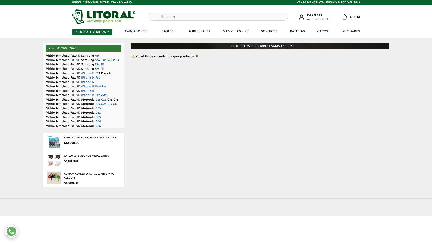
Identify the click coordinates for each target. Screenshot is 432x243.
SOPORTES (269, 31)
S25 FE (99, 68)
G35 (98, 117)
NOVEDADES (350, 31)
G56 (98, 121)
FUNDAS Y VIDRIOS (91, 32)
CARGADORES (135, 31)
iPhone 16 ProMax (94, 95)
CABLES (167, 31)
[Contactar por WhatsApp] (11, 231)
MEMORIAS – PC (236, 31)
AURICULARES (199, 31)
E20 (98, 108)
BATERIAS (297, 31)
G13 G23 (101, 99)
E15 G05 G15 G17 (106, 104)
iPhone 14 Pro (90, 77)
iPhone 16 (87, 90)
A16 (97, 55)
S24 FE (99, 64)
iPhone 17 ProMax (93, 86)
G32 (98, 112)
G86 (98, 126)
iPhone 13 (87, 73)
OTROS (322, 31)
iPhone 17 (87, 82)
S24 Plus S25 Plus (107, 60)
